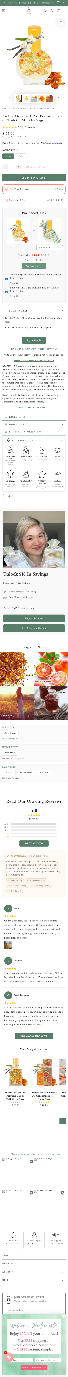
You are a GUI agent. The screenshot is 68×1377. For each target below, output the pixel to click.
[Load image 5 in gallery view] (49, 98)
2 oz (21, 156)
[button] (45, 10)
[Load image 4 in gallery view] (41, 98)
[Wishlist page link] (58, 10)
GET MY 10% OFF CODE (34, 1367)
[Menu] (3, 10)
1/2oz (8, 156)
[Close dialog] (63, 1316)
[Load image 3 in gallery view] (34, 98)
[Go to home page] (28, 10)
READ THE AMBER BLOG (33, 407)
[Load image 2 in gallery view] (26, 98)
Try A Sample (34, 340)
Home (5, 109)
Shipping (5, 137)
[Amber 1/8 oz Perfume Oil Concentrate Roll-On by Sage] (44, 1072)
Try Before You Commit (34, 628)
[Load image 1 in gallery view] (18, 98)
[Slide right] (63, 3)
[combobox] (49, 247)
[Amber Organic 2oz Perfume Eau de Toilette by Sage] (15, 1072)
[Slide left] (5, 3)
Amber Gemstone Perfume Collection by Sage (34, 109)
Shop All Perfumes (34, 618)
